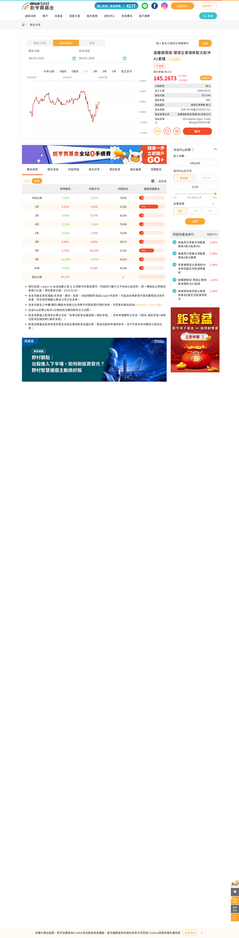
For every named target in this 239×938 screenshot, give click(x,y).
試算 (195, 221)
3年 (210, 211)
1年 (180, 211)
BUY (197, 131)
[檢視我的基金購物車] (235, 892)
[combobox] (182, 43)
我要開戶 (207, 6)
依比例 (206, 178)
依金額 (184, 178)
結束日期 (84, 51)
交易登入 (182, 6)
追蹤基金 (235, 909)
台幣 (27, 181)
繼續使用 (190, 933)
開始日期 (34, 51)
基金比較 (234, 900)
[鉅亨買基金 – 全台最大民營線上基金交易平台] (38, 5)
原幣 (37, 181)
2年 (195, 211)
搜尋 (210, 16)
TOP (235, 918)
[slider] (195, 194)
